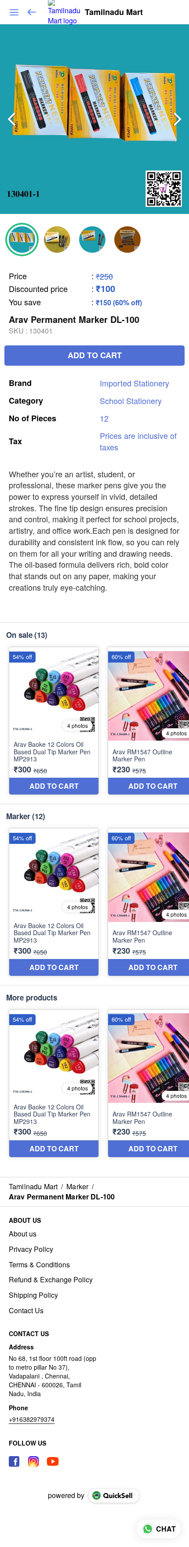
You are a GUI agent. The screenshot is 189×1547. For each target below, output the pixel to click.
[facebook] (14, 1461)
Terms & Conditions (39, 1265)
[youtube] (53, 1461)
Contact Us (26, 1310)
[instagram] (33, 1461)
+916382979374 (32, 1419)
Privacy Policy (31, 1249)
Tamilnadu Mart (114, 12)
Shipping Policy (33, 1295)
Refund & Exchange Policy (51, 1280)
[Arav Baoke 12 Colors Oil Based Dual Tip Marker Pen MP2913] (53, 720)
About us (22, 1234)
